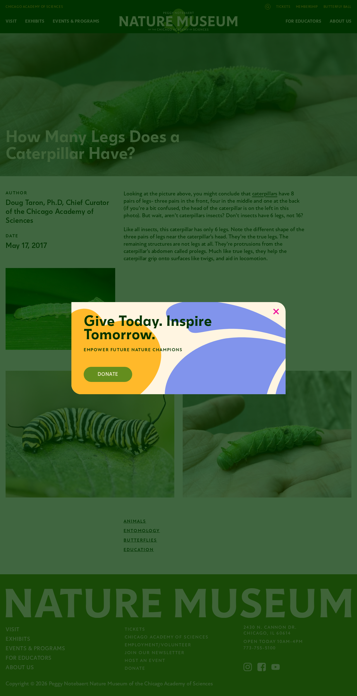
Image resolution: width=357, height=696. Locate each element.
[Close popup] (276, 312)
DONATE (108, 374)
